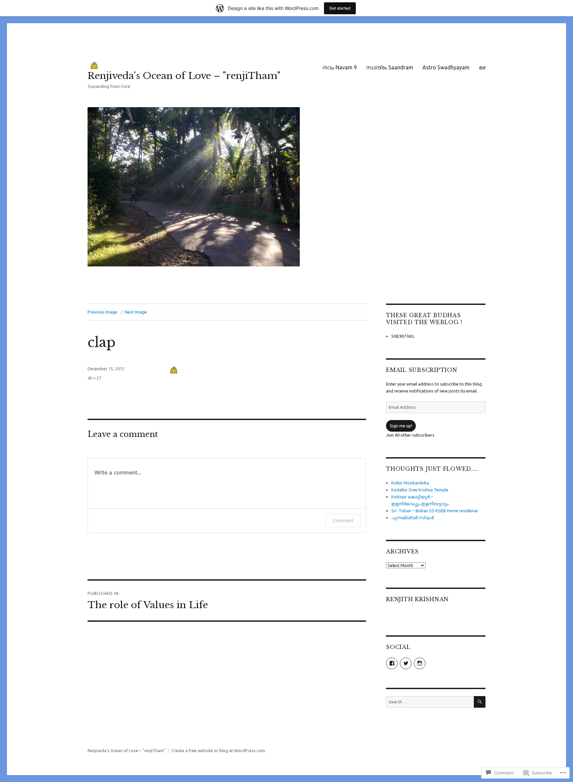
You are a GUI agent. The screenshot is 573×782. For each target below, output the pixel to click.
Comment (343, 520)
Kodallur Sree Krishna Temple (419, 489)
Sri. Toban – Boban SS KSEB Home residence (434, 510)
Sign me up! (401, 425)
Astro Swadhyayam (446, 67)
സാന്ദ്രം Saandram (389, 67)
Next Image (136, 312)
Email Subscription (421, 370)
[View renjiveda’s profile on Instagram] (419, 663)
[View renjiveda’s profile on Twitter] (406, 663)
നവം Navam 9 (339, 67)
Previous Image (102, 312)
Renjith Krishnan (417, 599)
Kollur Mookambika (410, 482)
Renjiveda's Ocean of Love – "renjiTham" (184, 76)
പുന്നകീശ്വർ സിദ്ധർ (412, 517)
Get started (339, 8)
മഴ (482, 67)
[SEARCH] (479, 702)
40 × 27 (94, 378)
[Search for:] (430, 701)
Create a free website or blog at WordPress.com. (218, 750)
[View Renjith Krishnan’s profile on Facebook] (392, 663)
